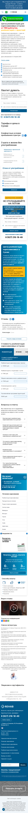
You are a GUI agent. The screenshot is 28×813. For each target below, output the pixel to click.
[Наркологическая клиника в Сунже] (14, 12)
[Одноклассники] (4, 621)
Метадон (4, 513)
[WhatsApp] (8, 621)
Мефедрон (5, 510)
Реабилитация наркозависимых (10, 497)
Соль (3, 519)
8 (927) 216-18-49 (17, 8)
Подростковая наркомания (9, 504)
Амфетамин (5, 526)
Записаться (14, 189)
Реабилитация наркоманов (9, 744)
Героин (4, 516)
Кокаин (4, 529)
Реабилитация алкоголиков (9, 750)
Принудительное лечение (9, 501)
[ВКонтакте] (2, 621)
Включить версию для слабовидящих (12, 710)
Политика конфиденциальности (9, 731)
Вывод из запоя (6, 756)
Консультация (14, 110)
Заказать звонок (14, 230)
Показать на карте (14, 788)
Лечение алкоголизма (7, 747)
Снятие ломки (5, 507)
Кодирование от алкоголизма (10, 753)
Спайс (3, 523)
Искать (23, 765)
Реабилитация (7, 352)
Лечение (19, 352)
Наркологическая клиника (9, 738)
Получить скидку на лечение (14, 338)
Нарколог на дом (6, 759)
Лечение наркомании (10, 494)
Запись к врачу (6, 719)
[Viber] (6, 621)
